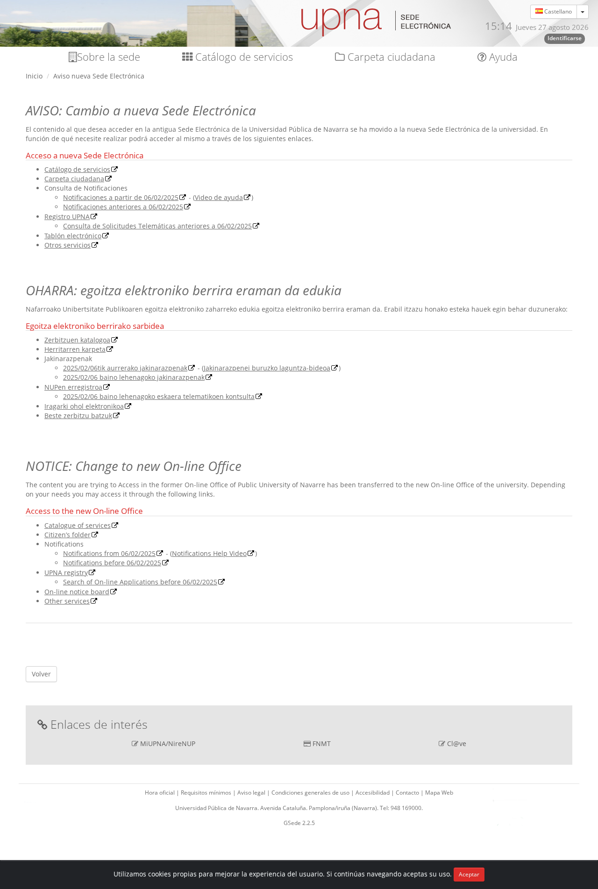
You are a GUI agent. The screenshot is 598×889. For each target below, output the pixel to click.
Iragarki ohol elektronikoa (84, 406)
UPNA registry (66, 572)
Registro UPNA (67, 216)
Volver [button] (41, 673)
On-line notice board (76, 591)
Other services (67, 601)
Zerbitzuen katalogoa (77, 339)
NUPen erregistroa (73, 387)
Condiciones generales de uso (311, 793)
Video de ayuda (219, 197)
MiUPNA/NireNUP (167, 743)
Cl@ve (456, 743)
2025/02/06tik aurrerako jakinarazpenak (125, 367)
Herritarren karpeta (75, 349)
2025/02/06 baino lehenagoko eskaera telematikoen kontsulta (159, 396)
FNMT (322, 743)
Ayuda (502, 57)
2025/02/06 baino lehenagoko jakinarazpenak (134, 377)
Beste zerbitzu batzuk (78, 415)
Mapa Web (439, 793)
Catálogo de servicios (242, 57)
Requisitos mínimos (207, 793)
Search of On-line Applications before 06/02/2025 (140, 581)
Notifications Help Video (209, 553)
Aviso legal (252, 793)
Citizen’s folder (67, 534)
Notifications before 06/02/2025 (112, 562)
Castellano (557, 11)
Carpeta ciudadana (390, 57)
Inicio (34, 75)
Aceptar (469, 874)
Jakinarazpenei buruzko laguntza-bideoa (267, 367)
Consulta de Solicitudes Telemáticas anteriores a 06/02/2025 (157, 225)
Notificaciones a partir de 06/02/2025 (120, 197)
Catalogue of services (77, 525)
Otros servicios (67, 245)
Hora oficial (160, 793)
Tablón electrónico (72, 235)
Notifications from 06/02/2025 (109, 553)
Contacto (408, 793)
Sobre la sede (108, 57)
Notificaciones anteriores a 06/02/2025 (123, 206)
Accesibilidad (373, 793)
